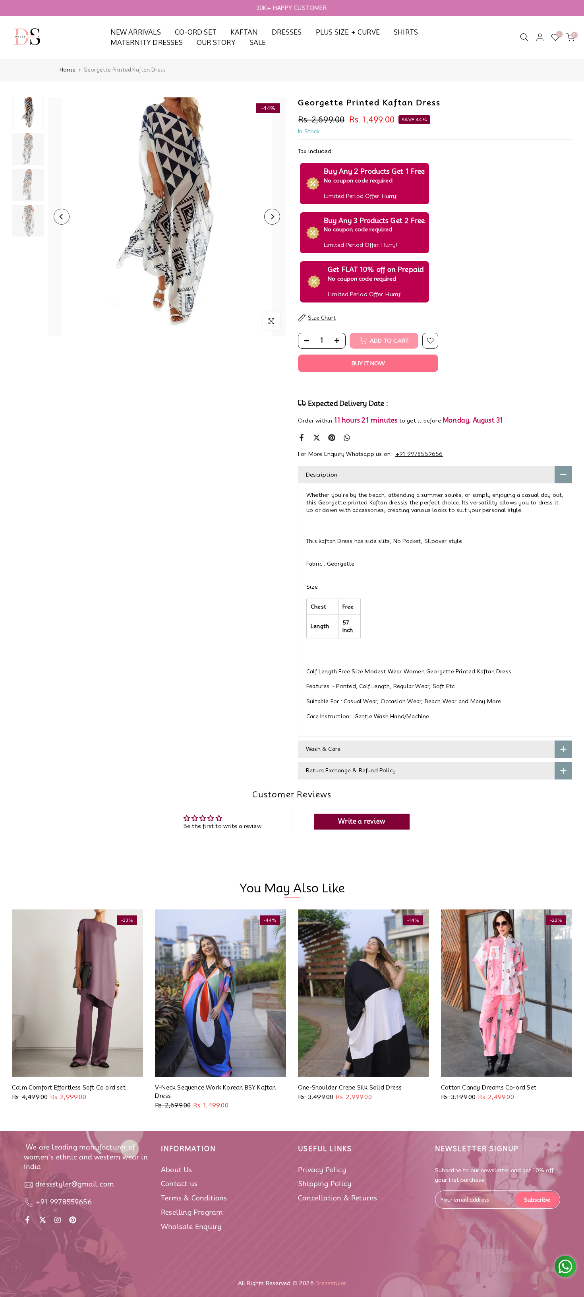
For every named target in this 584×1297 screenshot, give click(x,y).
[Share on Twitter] (316, 437)
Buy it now (368, 363)
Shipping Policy (324, 1184)
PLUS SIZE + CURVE (348, 32)
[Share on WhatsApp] (346, 437)
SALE (257, 43)
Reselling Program (192, 1212)
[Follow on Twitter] (42, 1220)
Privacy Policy (322, 1170)
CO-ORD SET (196, 32)
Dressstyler (330, 1283)
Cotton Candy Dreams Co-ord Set (488, 1087)
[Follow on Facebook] (27, 1220)
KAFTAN (244, 32)
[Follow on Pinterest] (72, 1220)
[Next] (272, 217)
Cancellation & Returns (337, 1198)
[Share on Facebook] (301, 437)
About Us (176, 1170)
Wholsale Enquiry (191, 1227)
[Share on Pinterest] (331, 437)
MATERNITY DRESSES (146, 43)
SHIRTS (406, 32)
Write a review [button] (361, 821)
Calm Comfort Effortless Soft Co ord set (69, 1087)
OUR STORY (216, 43)
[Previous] (62, 217)
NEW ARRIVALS (135, 32)
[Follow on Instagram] (57, 1220)
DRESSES (287, 32)
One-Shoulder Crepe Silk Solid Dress (350, 1087)
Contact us (179, 1184)
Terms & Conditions (194, 1198)
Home (67, 69)
